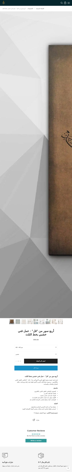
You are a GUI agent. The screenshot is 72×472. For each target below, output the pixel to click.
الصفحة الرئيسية (40, 8)
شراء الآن (36, 368)
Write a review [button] (36, 440)
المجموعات (30, 8)
